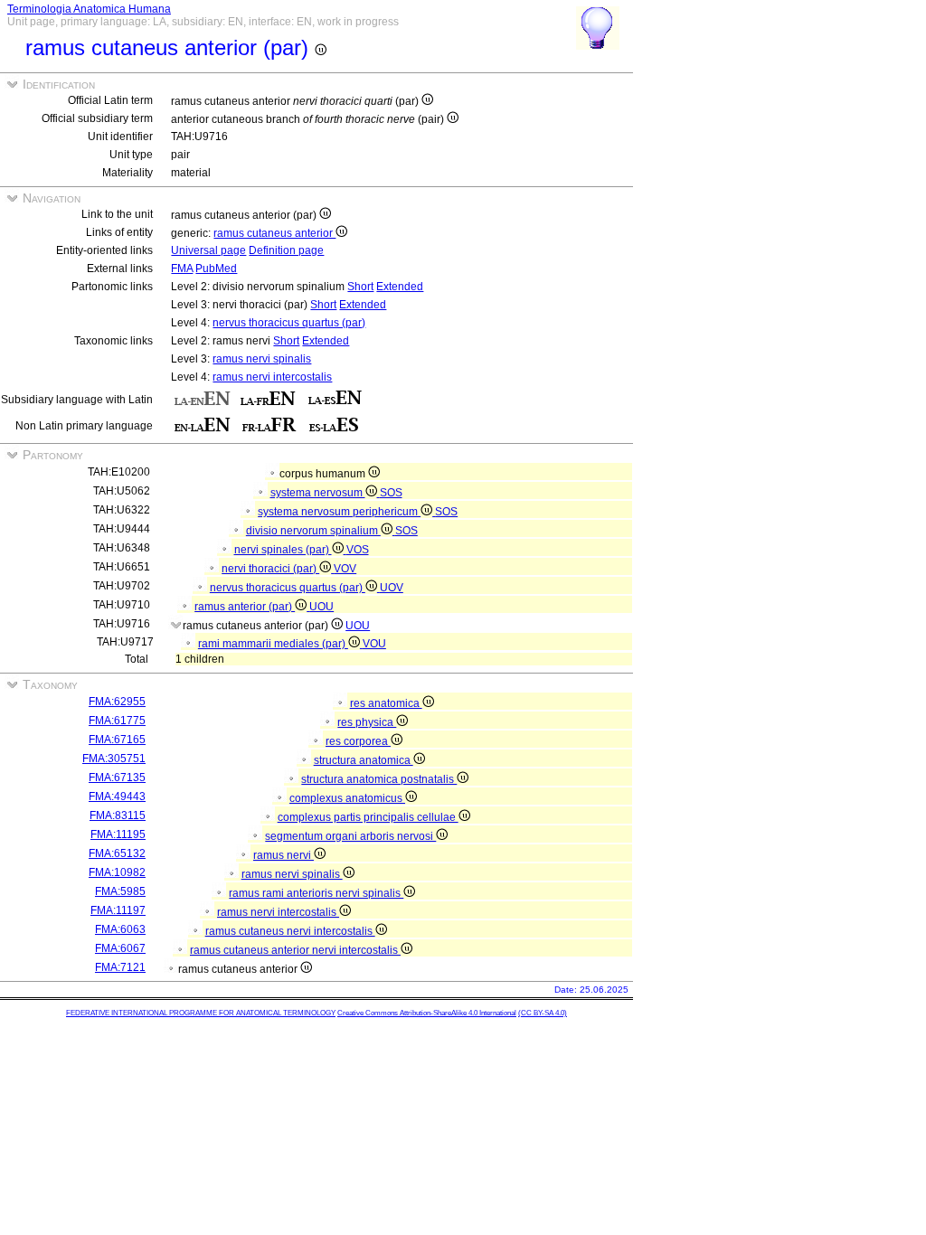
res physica (366, 722)
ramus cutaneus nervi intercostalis (290, 931)
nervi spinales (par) (283, 549)
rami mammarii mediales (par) (273, 643)
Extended (399, 286)
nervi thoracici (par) (270, 568)
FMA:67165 (117, 739)
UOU (321, 606)
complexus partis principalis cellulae (368, 817)
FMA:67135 (117, 777)
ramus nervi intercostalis (272, 377)
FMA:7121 (120, 967)
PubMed (216, 268)
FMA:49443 (117, 796)
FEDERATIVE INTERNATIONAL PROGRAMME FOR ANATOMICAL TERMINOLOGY (200, 1013)
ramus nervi (283, 855)
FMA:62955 (117, 701)
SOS (391, 492)
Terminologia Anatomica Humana (89, 9)
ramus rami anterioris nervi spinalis (316, 893)
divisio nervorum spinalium (313, 530)
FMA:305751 (114, 758)
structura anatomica (363, 760)
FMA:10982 (117, 872)
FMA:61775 (117, 720)
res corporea (358, 741)
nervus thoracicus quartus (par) (289, 322)
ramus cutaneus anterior (274, 233)
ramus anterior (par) (244, 606)
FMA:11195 (118, 834)
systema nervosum (317, 492)
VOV (345, 568)
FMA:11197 (118, 910)
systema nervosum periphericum (339, 511)
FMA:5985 (120, 891)
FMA (182, 268)
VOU (374, 643)
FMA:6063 (120, 929)
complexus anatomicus (347, 798)
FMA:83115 (118, 815)
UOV (391, 587)
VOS (357, 549)
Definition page (286, 250)
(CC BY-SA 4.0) (542, 1013)
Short (360, 286)
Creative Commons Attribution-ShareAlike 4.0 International (426, 1013)
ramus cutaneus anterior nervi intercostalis (295, 950)
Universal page (208, 250)
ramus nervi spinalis (262, 359)
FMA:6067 (120, 948)
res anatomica (386, 703)
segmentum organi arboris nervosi (350, 836)
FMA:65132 (117, 853)
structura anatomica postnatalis (379, 779)
